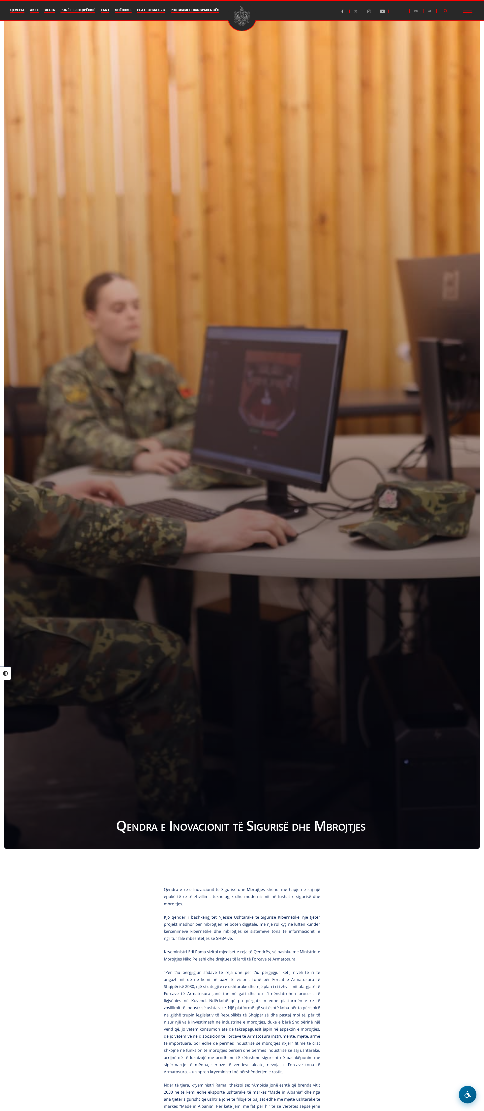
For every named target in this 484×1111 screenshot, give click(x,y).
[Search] (445, 11)
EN (416, 11)
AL (430, 11)
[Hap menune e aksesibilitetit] (467, 1094)
